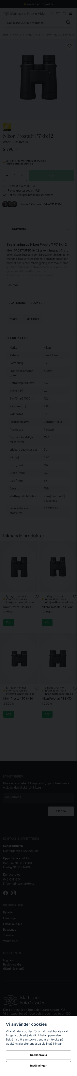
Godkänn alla (38, 1054)
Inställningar (38, 1065)
